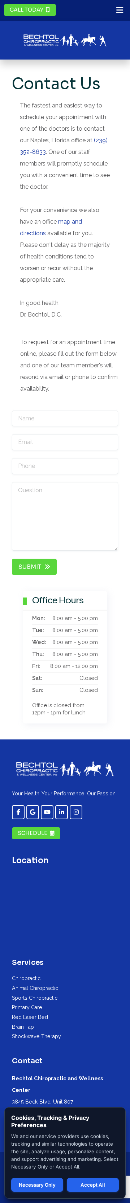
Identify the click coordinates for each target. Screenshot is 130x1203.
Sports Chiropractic (34, 998)
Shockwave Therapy (36, 1036)
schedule (32, 833)
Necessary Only (37, 1185)
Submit (30, 567)
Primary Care (27, 1007)
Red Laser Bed (30, 1017)
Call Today (26, 10)
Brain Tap (23, 1027)
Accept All (93, 1185)
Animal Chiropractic (35, 988)
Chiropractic (26, 978)
